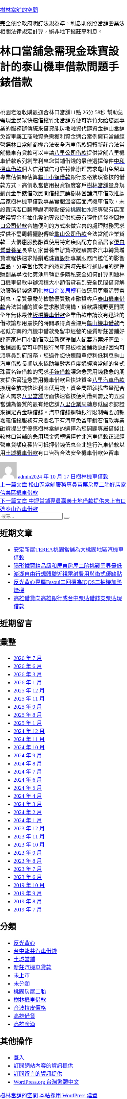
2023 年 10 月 (29, 845)
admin (24, 477)
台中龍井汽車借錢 (35, 951)
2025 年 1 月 (28, 723)
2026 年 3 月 (28, 674)
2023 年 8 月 (28, 861)
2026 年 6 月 (28, 666)
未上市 (22, 975)
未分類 (22, 983)
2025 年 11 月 (29, 699)
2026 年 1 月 (28, 682)
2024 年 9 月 (28, 755)
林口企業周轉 (59, 291)
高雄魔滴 (24, 1024)
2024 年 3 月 (28, 804)
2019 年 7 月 (28, 909)
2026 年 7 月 (28, 658)
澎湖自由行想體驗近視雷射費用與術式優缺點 (68, 574)
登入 (19, 1057)
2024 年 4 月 (28, 796)
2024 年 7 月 (28, 772)
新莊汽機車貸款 (32, 967)
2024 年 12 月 (29, 731)
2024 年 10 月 (29, 747)
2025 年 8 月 (28, 715)
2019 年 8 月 (28, 901)
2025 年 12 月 (29, 690)
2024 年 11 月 (29, 739)
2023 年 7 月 (28, 869)
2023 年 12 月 (29, 828)
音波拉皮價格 (30, 1008)
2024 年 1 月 (28, 820)
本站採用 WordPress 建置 (68, 1095)
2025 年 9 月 (28, 707)
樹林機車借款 (92, 477)
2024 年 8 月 (28, 763)
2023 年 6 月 (28, 877)
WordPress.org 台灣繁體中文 (46, 1082)
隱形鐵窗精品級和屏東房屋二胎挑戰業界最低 (68, 566)
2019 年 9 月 (28, 893)
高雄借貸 (24, 1016)
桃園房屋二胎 (30, 992)
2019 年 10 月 (29, 885)
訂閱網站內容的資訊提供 (43, 1066)
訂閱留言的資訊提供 (38, 1074)
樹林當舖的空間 (19, 10)
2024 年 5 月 (28, 788)
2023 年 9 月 (28, 853)
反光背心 (24, 943)
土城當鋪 (24, 959)
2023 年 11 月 (29, 836)
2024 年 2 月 (28, 812)
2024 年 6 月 (28, 780)
